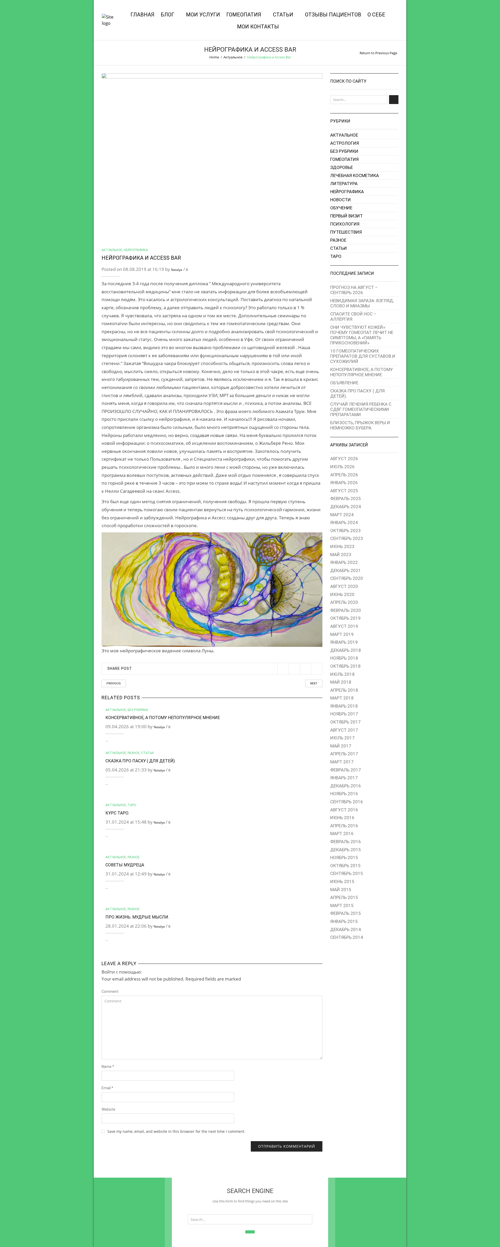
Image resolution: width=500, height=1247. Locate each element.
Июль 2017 (342, 737)
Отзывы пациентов (333, 14)
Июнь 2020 (342, 594)
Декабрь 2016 (345, 785)
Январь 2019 (344, 642)
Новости (340, 199)
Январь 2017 (344, 777)
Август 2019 (344, 626)
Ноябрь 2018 (344, 658)
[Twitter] (283, 668)
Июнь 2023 (342, 546)
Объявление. (344, 382)
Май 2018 (340, 682)
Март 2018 (342, 698)
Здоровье (341, 167)
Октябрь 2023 (345, 530)
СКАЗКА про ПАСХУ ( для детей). (140, 760)
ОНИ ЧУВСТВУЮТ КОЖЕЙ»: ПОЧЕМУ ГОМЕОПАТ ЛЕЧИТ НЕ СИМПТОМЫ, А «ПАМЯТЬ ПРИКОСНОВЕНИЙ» (361, 335)
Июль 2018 (342, 674)
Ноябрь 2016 (344, 793)
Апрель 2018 (344, 690)
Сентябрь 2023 (346, 538)
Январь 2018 (344, 706)
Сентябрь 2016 (346, 801)
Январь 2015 (344, 921)
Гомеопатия (243, 14)
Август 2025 (344, 490)
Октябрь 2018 (345, 666)
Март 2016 (342, 833)
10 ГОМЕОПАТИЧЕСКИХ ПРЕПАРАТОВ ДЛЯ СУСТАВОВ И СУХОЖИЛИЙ (362, 356)
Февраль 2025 (345, 498)
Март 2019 (342, 634)
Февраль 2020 (345, 610)
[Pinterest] (305, 668)
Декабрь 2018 (345, 650)
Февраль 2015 (345, 913)
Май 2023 (340, 554)
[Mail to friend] (316, 668)
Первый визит (346, 215)
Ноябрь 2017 (344, 713)
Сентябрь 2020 (346, 578)
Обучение (341, 207)
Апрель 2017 (344, 753)
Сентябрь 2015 (346, 873)
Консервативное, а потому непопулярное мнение (162, 717)
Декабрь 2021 (345, 570)
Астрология (344, 143)
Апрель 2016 (344, 825)
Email (107, 1088)
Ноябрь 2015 (344, 857)
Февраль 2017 (345, 769)
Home (214, 57)
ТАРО (132, 805)
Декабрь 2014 (345, 929)
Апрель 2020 (344, 602)
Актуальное (232, 57)
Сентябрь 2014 (346, 937)
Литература (344, 183)
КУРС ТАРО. (117, 813)
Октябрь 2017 (345, 722)
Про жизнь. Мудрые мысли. (137, 917)
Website (108, 1109)
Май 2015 (340, 889)
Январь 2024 (344, 522)
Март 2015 (342, 905)
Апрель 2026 (344, 474)
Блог (167, 14)
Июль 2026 (342, 466)
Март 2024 (342, 514)
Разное (134, 753)
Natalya (176, 269)
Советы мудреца (124, 864)
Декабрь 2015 (345, 849)
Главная (142, 14)
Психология (344, 224)
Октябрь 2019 (345, 618)
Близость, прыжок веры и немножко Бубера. (360, 425)
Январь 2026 (344, 482)
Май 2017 (340, 746)
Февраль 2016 (345, 841)
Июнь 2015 (342, 881)
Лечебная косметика (354, 175)
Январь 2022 (344, 562)
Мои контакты (258, 26)
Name (108, 1066)
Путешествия (346, 232)
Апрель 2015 (344, 897)
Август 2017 (344, 730)
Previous (114, 683)
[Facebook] (294, 668)
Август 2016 (344, 809)
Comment (110, 991)
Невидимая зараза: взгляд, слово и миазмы (362, 303)
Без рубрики (138, 710)
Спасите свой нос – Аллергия (353, 316)
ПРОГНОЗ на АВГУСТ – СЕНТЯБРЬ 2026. (354, 290)
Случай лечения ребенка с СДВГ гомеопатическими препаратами (360, 409)
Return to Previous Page (378, 53)
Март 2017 (342, 761)
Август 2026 (344, 458)
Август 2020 (344, 586)
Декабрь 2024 (345, 506)
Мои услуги (203, 14)
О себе (376, 14)
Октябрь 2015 (345, 865)
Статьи (283, 14)
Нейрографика (136, 250)
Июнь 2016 (342, 817)
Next (313, 683)
